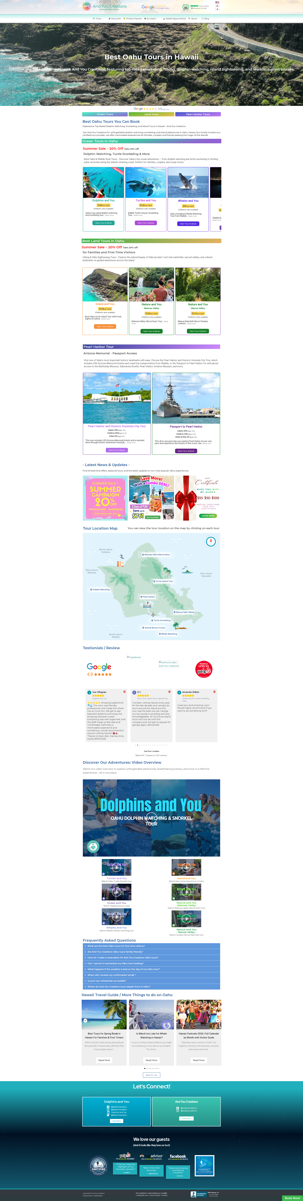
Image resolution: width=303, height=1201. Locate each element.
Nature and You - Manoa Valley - (186, 931)
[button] (85, 715)
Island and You (186, 878)
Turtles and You (117, 878)
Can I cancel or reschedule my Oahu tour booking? (116, 963)
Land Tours (151, 114)
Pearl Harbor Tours (198, 114)
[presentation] (85, 1020)
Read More (104, 1060)
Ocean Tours (105, 114)
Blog (207, 19)
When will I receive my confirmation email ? (112, 975)
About (194, 19)
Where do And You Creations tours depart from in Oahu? (119, 986)
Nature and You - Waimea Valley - (186, 904)
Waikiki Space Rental (176, 19)
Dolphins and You (116, 1101)
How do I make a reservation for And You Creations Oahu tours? (123, 957)
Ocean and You (116, 903)
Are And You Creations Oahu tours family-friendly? (115, 952)
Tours (98, 19)
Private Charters (134, 19)
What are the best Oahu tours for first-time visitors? (116, 946)
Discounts (116, 19)
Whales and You (116, 927)
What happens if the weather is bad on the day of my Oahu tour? (124, 969)
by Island (151, 19)
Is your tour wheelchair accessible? (107, 981)
